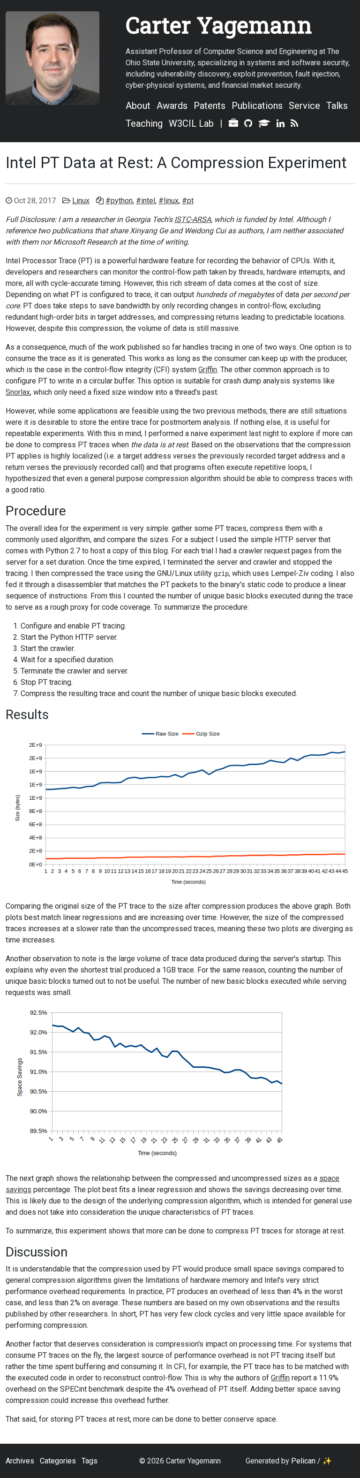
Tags (90, 1460)
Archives (20, 1460)
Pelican (303, 1460)
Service (304, 105)
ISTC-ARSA (192, 219)
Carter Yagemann (219, 24)
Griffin (207, 369)
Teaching (144, 123)
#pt (188, 200)
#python (119, 200)
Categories (58, 1460)
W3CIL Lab (191, 123)
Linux (81, 200)
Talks (337, 105)
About (138, 105)
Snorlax (18, 392)
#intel (145, 200)
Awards (172, 105)
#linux (168, 200)
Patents (209, 105)
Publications (257, 105)
